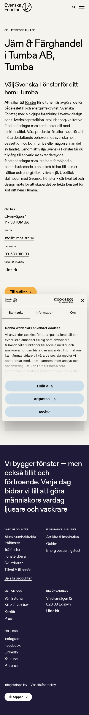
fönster (30, 102)
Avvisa (44, 412)
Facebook (13, 645)
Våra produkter (17, 529)
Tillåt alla (44, 386)
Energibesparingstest (63, 550)
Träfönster (13, 549)
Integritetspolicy (16, 684)
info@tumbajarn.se (19, 238)
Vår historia (14, 598)
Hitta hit (11, 270)
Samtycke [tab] (16, 312)
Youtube (11, 658)
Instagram (12, 638)
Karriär (10, 611)
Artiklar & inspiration (62, 537)
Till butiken (19, 291)
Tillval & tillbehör (18, 569)
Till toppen (16, 696)
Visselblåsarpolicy (43, 684)
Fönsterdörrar (16, 556)
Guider (51, 543)
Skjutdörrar (14, 563)
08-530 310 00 (17, 254)
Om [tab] (73, 312)
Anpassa (42, 399)
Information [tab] (44, 312)
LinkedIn (11, 652)
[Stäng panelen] (82, 300)
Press (9, 618)
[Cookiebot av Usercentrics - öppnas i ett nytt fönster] (55, 300)
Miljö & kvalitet (17, 605)
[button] (74, 7)
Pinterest (12, 665)
